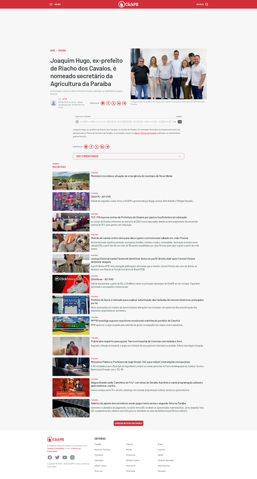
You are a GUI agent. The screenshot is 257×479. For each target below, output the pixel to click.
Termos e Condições (55, 448)
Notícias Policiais (102, 449)
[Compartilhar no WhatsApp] (103, 103)
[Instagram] (72, 457)
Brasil (160, 444)
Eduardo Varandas (166, 460)
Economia (130, 455)
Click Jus (99, 471)
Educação (99, 460)
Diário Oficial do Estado (146, 133)
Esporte (161, 449)
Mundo (129, 449)
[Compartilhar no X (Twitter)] (113, 103)
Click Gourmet (164, 465)
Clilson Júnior (101, 465)
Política (129, 444)
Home (52, 50)
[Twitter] (57, 457)
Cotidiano (99, 455)
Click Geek (130, 471)
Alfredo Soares (132, 460)
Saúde (160, 455)
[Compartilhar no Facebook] (108, 103)
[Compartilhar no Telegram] (124, 103)
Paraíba (62, 50)
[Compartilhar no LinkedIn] (119, 103)
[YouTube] (64, 457)
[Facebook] (49, 457)
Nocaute (161, 471)
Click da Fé (130, 465)
